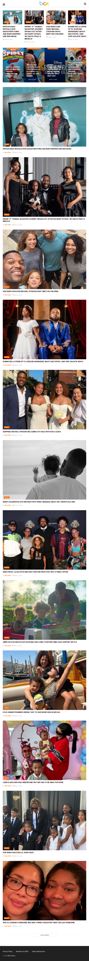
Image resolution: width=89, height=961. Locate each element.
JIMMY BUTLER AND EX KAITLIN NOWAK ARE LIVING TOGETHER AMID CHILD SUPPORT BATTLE (40, 642)
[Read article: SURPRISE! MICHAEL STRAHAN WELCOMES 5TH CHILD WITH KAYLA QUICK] (44, 399)
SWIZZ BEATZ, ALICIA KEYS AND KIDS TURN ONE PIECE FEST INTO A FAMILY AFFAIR (35, 572)
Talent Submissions (38, 951)
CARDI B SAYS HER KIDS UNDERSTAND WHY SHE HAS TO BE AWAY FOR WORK (33, 782)
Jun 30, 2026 (74, 79)
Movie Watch (53, 48)
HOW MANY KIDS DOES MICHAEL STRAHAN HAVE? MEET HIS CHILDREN (54, 30)
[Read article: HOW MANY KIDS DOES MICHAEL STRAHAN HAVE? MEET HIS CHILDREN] (56, 17)
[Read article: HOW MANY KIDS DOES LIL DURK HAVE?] (44, 820)
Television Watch (13, 48)
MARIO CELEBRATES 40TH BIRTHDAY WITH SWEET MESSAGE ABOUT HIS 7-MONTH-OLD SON (39, 502)
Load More (44, 935)
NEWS (7, 22)
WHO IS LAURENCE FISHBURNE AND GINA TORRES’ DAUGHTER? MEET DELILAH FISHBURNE (39, 922)
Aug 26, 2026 (18, 926)
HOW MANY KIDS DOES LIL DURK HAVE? (18, 852)
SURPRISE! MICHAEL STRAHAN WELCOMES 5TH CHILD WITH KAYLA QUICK (32, 431)
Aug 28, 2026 (8, 39)
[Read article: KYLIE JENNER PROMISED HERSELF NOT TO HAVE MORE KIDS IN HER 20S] (44, 680)
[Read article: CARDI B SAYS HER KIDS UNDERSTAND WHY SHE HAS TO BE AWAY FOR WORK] (44, 750)
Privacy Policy (8, 951)
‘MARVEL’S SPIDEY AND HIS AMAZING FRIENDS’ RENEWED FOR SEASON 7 (13, 71)
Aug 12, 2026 (53, 79)
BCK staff (8, 152)
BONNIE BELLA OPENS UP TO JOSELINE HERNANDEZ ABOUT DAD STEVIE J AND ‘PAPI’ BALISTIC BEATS (77, 31)
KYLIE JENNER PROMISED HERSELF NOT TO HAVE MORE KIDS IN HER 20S (31, 712)
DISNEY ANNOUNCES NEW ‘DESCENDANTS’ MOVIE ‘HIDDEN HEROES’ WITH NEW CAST (54, 70)
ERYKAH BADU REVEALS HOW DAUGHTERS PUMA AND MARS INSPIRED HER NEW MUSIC (11, 31)
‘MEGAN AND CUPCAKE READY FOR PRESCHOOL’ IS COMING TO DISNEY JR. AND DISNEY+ (33, 70)
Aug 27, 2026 (52, 37)
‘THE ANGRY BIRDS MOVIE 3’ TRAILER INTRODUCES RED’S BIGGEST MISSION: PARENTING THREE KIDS (75, 69)
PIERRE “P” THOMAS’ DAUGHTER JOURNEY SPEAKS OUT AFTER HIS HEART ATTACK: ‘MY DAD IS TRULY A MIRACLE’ (34, 32)
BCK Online (11, 956)
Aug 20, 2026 (11, 79)
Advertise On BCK (22, 951)
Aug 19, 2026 (32, 79)
